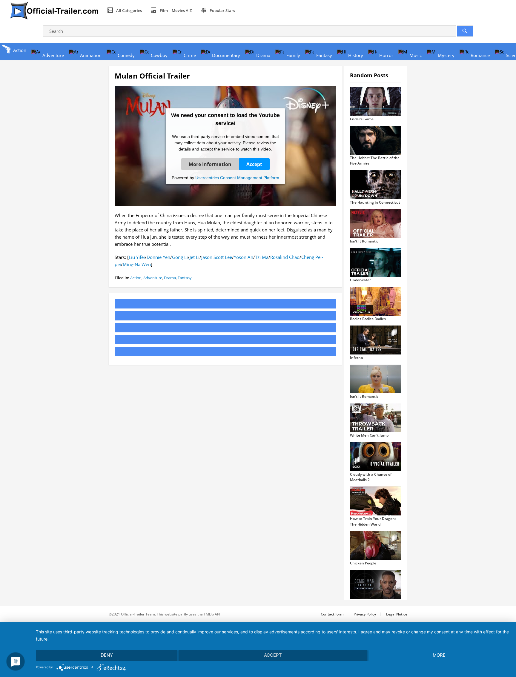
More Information (210, 164)
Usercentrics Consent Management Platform (237, 177)
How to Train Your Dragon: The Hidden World (373, 521)
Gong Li (180, 257)
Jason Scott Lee (216, 257)
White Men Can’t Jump (369, 435)
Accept (254, 164)
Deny (107, 655)
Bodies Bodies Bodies (368, 318)
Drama (170, 277)
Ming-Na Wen (137, 264)
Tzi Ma (261, 257)
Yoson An (243, 257)
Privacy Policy (365, 614)
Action (136, 277)
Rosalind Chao (285, 257)
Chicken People (363, 563)
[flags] (246, 10)
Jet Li (194, 257)
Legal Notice (396, 614)
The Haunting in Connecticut (375, 202)
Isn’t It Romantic (364, 241)
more (439, 655)
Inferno (356, 357)
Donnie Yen (158, 257)
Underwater (360, 280)
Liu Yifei (137, 257)
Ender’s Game (362, 119)
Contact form (332, 614)
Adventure (152, 277)
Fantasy (185, 277)
